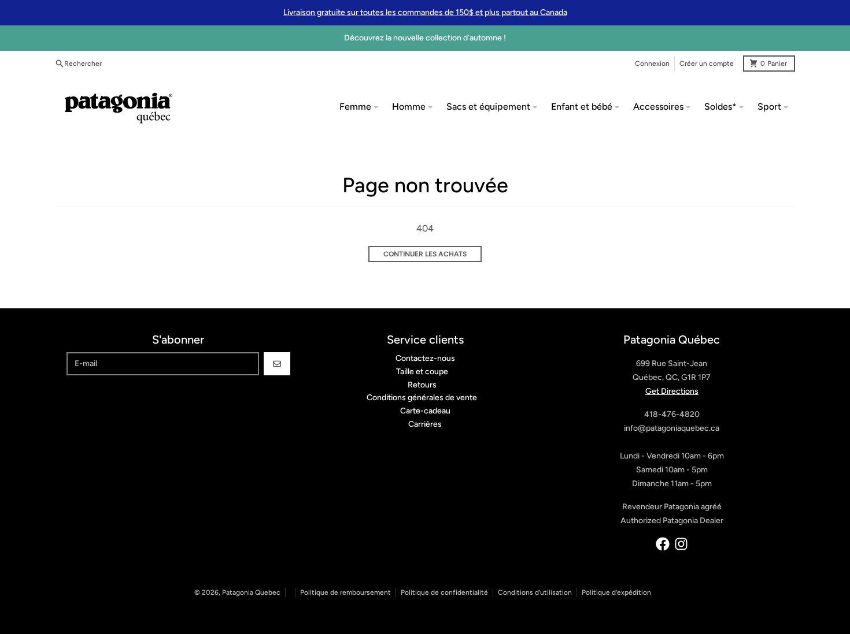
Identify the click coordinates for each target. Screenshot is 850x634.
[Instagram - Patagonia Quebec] (681, 544)
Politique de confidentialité (444, 592)
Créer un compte (706, 63)
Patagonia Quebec (251, 592)
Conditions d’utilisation (535, 592)
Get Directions (672, 391)
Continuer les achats (425, 254)
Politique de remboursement (345, 592)
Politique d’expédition (616, 592)
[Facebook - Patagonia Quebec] (663, 544)
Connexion (652, 63)
